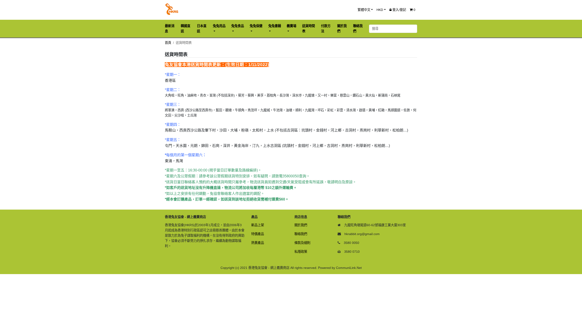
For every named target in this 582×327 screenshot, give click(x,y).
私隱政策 (300, 251)
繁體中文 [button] (364, 10)
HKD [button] (379, 10)
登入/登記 (398, 10)
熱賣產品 (257, 243)
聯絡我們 (300, 234)
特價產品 (257, 234)
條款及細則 (302, 243)
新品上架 (257, 225)
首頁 (168, 43)
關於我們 (300, 225)
